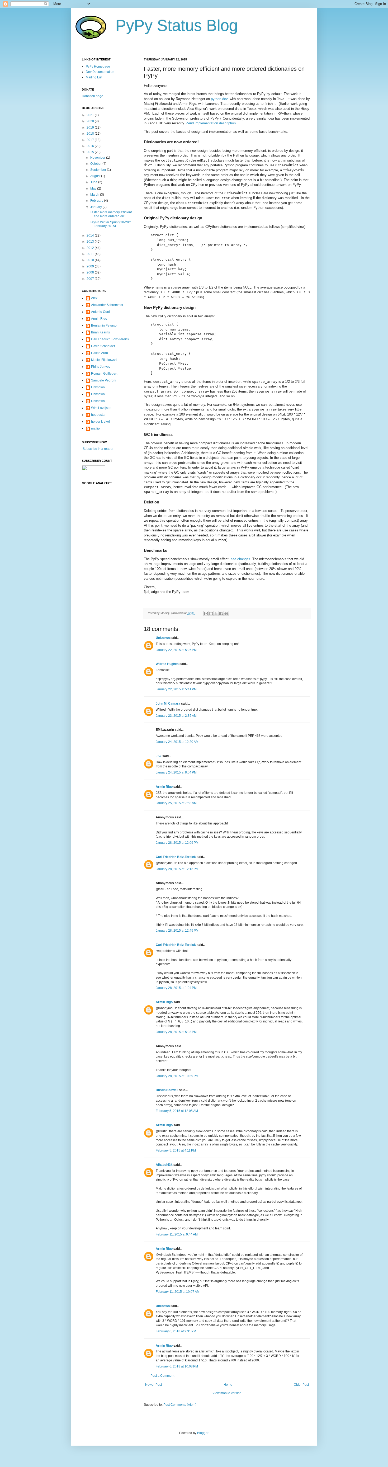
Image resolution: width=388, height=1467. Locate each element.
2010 (91, 260)
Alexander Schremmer (107, 305)
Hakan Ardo (99, 353)
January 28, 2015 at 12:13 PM (177, 869)
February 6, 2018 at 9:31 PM (176, 1331)
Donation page (92, 96)
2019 (91, 127)
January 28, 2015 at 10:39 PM (177, 1076)
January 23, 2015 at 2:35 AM (176, 716)
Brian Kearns (100, 332)
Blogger (202, 1433)
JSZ (159, 756)
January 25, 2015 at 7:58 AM (176, 803)
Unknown (163, 638)
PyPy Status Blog (177, 25)
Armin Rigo (164, 787)
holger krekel (100, 421)
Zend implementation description (211, 123)
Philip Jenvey (100, 367)
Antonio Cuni (100, 312)
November (98, 157)
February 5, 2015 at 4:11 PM (176, 1150)
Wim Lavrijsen (101, 408)
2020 (91, 121)
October (96, 164)
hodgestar (98, 415)
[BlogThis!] (211, 613)
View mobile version (227, 1393)
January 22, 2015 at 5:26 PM (176, 650)
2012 (91, 248)
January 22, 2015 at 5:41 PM (176, 689)
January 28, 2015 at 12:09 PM (177, 843)
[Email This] (206, 613)
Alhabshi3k (164, 1165)
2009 (91, 266)
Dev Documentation (100, 72)
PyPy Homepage (98, 66)
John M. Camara (168, 703)
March (95, 194)
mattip (95, 428)
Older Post (301, 1384)
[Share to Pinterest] (226, 613)
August (95, 176)
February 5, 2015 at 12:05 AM (177, 1111)
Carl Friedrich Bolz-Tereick (176, 857)
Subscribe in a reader (97, 449)
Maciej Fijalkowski (104, 360)
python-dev (219, 99)
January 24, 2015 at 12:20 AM (177, 742)
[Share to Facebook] (221, 613)
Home (228, 1384)
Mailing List (94, 77)
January (96, 207)
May (93, 188)
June (94, 182)
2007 (91, 279)
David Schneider (103, 346)
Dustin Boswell (167, 1090)
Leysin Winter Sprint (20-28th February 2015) (110, 224)
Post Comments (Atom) (179, 1405)
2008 (91, 272)
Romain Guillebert (104, 373)
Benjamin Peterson (105, 325)
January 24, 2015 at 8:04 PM (176, 772)
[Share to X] (216, 613)
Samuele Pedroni (103, 380)
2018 (91, 133)
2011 (91, 254)
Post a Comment (162, 1376)
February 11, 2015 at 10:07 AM (178, 1292)
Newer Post (153, 1384)
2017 (91, 140)
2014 (91, 235)
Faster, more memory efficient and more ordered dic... (111, 214)
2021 (91, 115)
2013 (91, 241)
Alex (94, 298)
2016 (91, 146)
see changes (240, 559)
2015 (91, 152)
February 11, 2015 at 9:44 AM (177, 1234)
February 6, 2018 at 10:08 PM (177, 1366)
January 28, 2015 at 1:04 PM (176, 988)
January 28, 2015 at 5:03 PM (176, 1032)
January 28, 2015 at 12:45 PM (177, 930)
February (97, 200)
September (98, 170)
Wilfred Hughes (167, 664)
